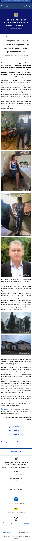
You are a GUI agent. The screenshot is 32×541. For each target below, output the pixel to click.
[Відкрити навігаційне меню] (7, 6)
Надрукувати (16, 426)
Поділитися (16, 430)
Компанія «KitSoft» (11, 532)
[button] (16, 451)
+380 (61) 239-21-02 (16, 474)
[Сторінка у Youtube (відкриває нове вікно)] (18, 489)
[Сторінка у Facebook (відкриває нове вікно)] (11, 489)
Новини (6, 36)
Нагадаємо (5, 409)
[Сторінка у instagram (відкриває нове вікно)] (21, 489)
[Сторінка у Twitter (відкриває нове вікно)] (14, 489)
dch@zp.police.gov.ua (16, 481)
